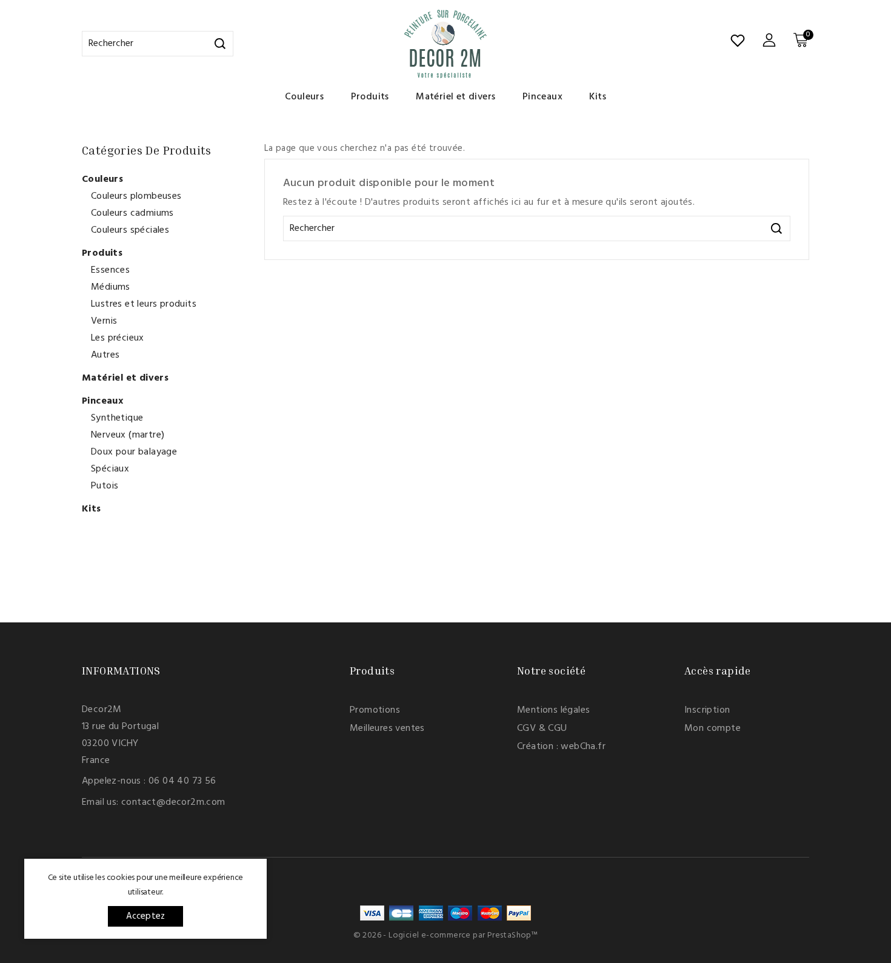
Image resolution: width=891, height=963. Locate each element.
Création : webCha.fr (561, 747)
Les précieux (117, 338)
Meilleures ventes (387, 728)
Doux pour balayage (134, 452)
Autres (105, 355)
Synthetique (117, 418)
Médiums (110, 287)
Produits (370, 97)
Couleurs (304, 97)
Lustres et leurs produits (143, 304)
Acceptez (145, 916)
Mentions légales (553, 710)
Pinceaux (542, 97)
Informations (121, 670)
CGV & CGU (542, 728)
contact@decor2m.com (173, 802)
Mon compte (712, 728)
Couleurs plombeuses (136, 196)
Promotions (375, 710)
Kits (597, 97)
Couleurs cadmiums (132, 213)
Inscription (707, 710)
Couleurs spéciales (130, 230)
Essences (110, 270)
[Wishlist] (737, 40)
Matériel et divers (455, 97)
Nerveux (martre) (127, 435)
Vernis (104, 321)
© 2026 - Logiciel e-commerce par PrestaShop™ (445, 935)
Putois (104, 486)
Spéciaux (110, 469)
